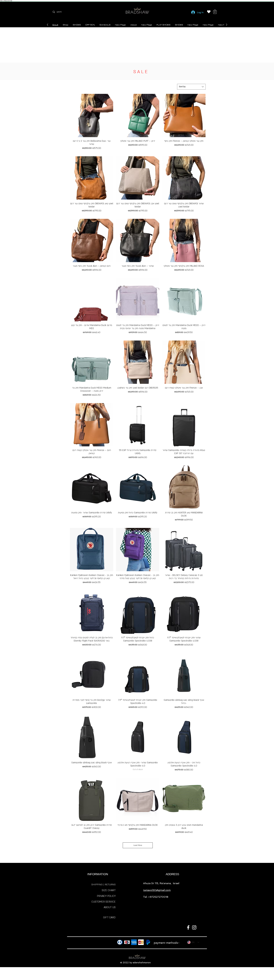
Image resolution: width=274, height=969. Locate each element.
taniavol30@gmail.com (157, 890)
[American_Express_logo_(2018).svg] (134, 942)
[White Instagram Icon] (194, 927)
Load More (137, 845)
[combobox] (191, 87)
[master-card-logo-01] (141, 942)
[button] (215, 11)
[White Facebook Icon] (188, 927)
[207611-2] (127, 942)
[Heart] (209, 11)
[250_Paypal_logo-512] (148, 942)
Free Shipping (91, 152)
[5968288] (120, 942)
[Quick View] (91, 115)
